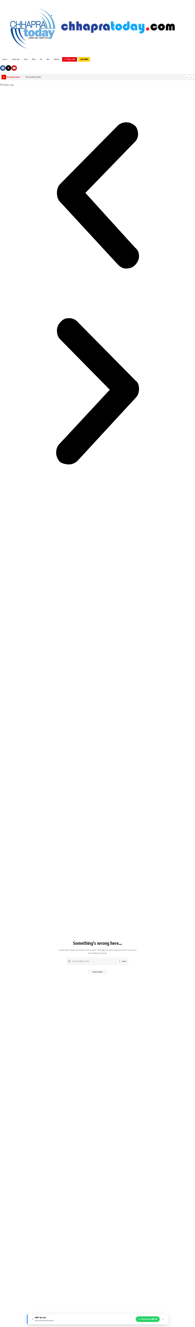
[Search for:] (95, 961)
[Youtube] (14, 68)
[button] (97, 196)
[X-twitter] (8, 68)
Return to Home (98, 972)
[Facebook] (3, 68)
